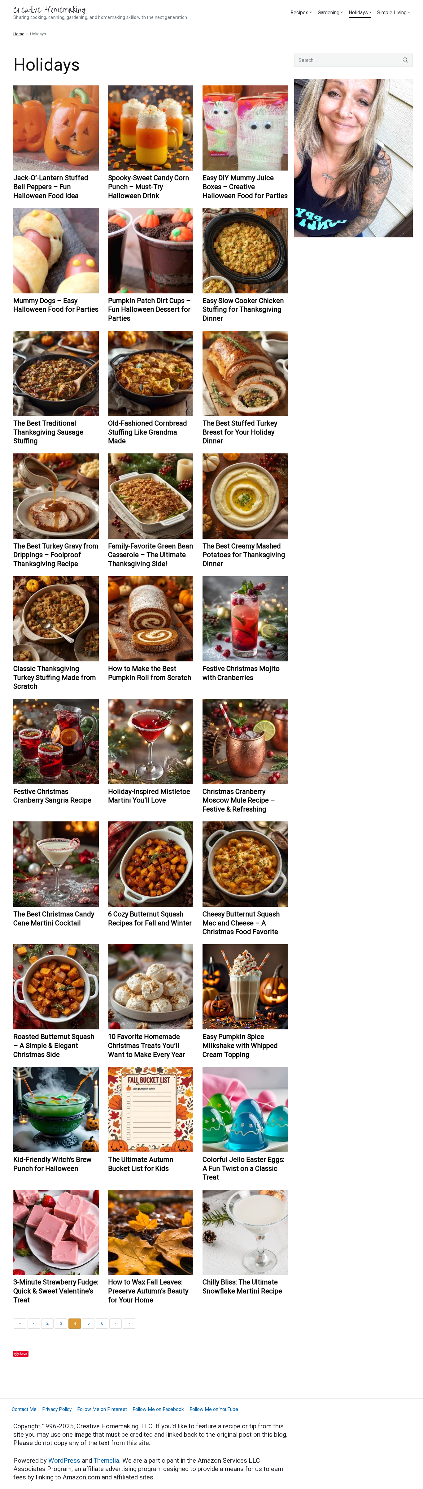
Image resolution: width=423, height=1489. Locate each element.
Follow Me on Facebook (158, 1409)
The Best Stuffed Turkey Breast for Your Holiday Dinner (240, 432)
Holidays (358, 12)
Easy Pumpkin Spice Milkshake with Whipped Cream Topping (240, 1045)
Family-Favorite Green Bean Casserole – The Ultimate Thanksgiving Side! (150, 555)
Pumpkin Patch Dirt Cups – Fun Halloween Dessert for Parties (149, 309)
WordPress (65, 1460)
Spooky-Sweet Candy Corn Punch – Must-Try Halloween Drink (148, 186)
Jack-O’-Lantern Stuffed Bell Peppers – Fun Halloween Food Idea (50, 186)
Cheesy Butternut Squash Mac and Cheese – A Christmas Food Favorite (241, 923)
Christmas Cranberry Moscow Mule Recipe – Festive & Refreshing (239, 800)
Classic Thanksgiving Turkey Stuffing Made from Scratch (54, 677)
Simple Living (392, 12)
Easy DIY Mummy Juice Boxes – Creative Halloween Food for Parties (245, 186)
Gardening (328, 12)
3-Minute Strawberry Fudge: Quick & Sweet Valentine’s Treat (55, 1291)
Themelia (106, 1460)
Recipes (299, 12)
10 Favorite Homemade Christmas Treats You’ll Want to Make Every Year (146, 1045)
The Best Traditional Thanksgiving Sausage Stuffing (48, 432)
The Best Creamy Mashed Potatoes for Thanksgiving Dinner (244, 555)
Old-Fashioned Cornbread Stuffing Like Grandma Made (147, 432)
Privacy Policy (57, 1409)
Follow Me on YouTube (214, 1409)
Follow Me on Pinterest (102, 1409)
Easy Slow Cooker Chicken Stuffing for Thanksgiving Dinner (243, 309)
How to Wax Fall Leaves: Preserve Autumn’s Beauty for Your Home (148, 1291)
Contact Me (24, 1409)
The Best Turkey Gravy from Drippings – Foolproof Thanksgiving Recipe (55, 555)
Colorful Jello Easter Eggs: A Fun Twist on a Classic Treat (243, 1168)
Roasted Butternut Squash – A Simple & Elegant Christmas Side (53, 1045)
